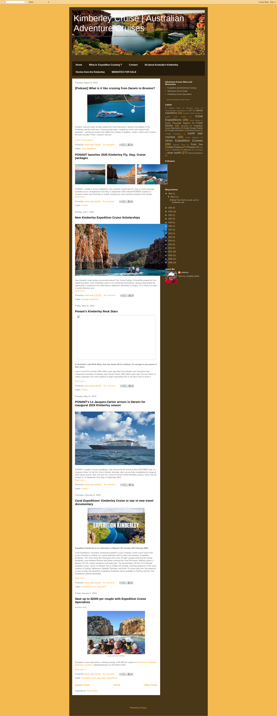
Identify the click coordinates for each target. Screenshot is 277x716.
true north (174, 152)
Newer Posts (82, 685)
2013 (170, 244)
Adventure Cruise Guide (177, 91)
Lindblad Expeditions (173, 134)
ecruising (184, 126)
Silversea (187, 150)
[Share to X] (126, 144)
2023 (170, 215)
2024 (170, 211)
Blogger (143, 708)
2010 (170, 255)
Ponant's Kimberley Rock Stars (96, 311)
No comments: (109, 145)
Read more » (80, 197)
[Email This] (120, 144)
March (173, 197)
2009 (170, 259)
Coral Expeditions (89, 148)
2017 (170, 230)
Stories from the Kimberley (90, 72)
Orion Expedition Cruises (184, 140)
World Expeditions (195, 153)
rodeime (184, 272)
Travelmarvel (198, 150)
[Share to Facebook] (129, 144)
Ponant (85, 205)
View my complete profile (188, 276)
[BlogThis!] (123, 144)
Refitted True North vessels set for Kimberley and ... (184, 201)
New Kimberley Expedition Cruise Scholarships (107, 217)
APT (190, 110)
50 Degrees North (172, 108)
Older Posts (150, 685)
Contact (133, 65)
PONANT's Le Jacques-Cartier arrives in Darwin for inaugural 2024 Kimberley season (110, 403)
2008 (170, 262)
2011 (170, 252)
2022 (170, 219)
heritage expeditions (90, 299)
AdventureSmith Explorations (175, 110)
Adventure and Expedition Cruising (175, 99)
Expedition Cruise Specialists (94, 587)
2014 (170, 241)
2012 (170, 248)
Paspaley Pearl (179, 144)
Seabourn (176, 150)
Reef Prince (112, 678)
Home (79, 65)
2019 (170, 222)
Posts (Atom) (92, 691)
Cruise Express (195, 120)
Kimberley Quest (193, 130)
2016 (170, 233)
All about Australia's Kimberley (161, 65)
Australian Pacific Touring (191, 113)
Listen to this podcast (84, 140)
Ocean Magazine (192, 137)
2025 (170, 208)
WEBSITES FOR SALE (124, 72)
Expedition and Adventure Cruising (181, 88)
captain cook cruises (175, 116)
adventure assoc (192, 108)
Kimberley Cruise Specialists (179, 94)
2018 (170, 226)
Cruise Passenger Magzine (177, 123)
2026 (170, 194)
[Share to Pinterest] (131, 144)
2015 (170, 237)
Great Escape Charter (193, 128)
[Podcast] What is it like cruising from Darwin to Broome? (115, 88)
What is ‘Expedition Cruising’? (105, 65)
